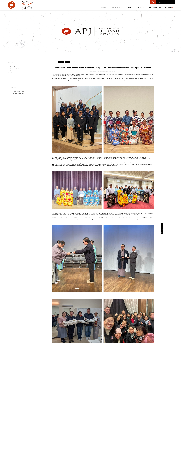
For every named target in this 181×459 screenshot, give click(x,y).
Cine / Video (13, 66)
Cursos (129, 7)
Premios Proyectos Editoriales (17, 93)
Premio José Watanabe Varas (17, 91)
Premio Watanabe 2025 (155, 7)
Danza (11, 75)
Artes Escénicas (14, 64)
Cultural (12, 73)
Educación (12, 77)
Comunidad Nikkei (14, 68)
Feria (11, 81)
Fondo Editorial (13, 83)
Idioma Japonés (14, 85)
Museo (11, 89)
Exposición (12, 79)
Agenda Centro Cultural (165, 2)
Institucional (13, 87)
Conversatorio (13, 71)
